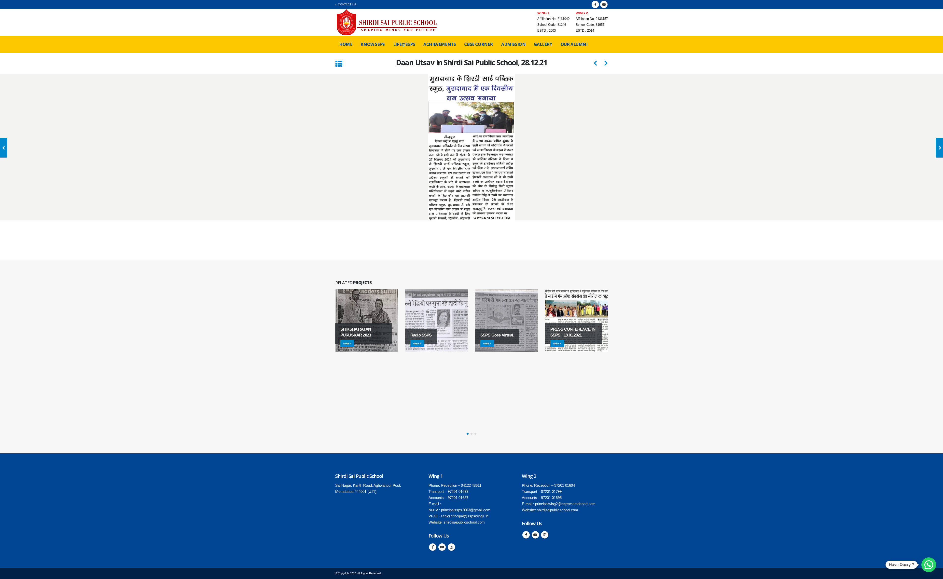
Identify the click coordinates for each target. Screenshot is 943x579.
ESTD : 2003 (546, 30)
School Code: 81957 (590, 25)
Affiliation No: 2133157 (592, 19)
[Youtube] (604, 4)
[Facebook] (595, 4)
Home (345, 44)
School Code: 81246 (551, 25)
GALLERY (543, 44)
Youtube (442, 547)
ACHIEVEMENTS (439, 44)
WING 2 (582, 13)
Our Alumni (574, 44)
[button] (468, 433)
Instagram (451, 547)
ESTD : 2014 (585, 30)
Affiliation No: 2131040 (553, 19)
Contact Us (347, 4)
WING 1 (543, 13)
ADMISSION (513, 44)
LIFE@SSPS (404, 44)
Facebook (432, 547)
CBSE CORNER (478, 44)
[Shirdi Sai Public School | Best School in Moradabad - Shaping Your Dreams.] (387, 22)
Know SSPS (373, 44)
